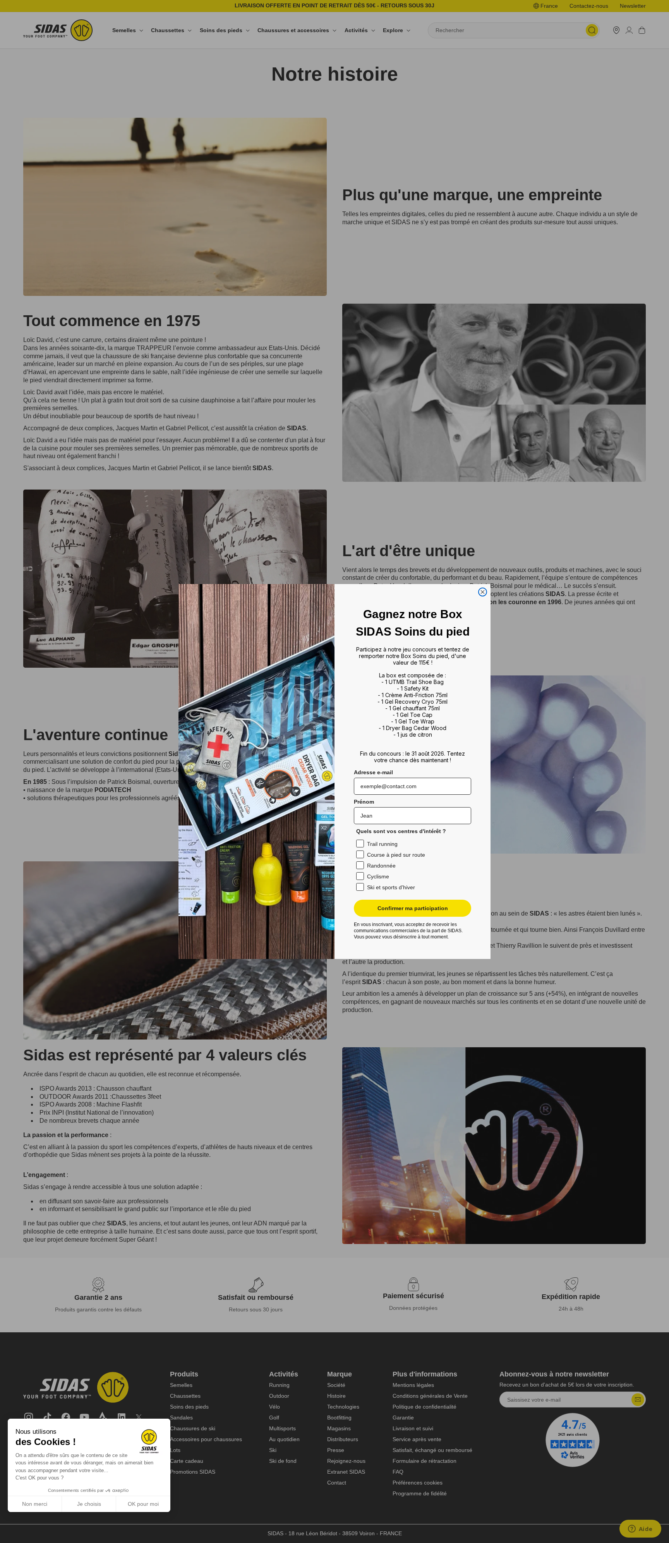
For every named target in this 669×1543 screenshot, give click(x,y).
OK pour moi (143, 1504)
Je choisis (89, 1504)
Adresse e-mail (373, 772)
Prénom (364, 802)
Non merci (34, 1504)
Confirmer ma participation (412, 908)
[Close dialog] (483, 592)
